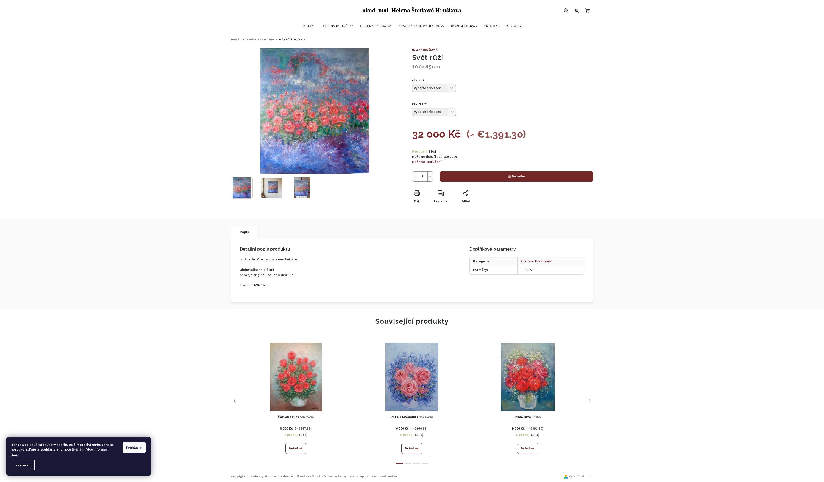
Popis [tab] (244, 232)
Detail (293, 448)
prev (234, 401)
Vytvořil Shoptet (581, 476)
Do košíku (518, 176)
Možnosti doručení (427, 161)
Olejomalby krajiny (536, 261)
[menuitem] (308, 26)
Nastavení (23, 465)
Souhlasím (134, 447)
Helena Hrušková (425, 50)
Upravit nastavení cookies (378, 476)
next (589, 401)
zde (14, 454)
